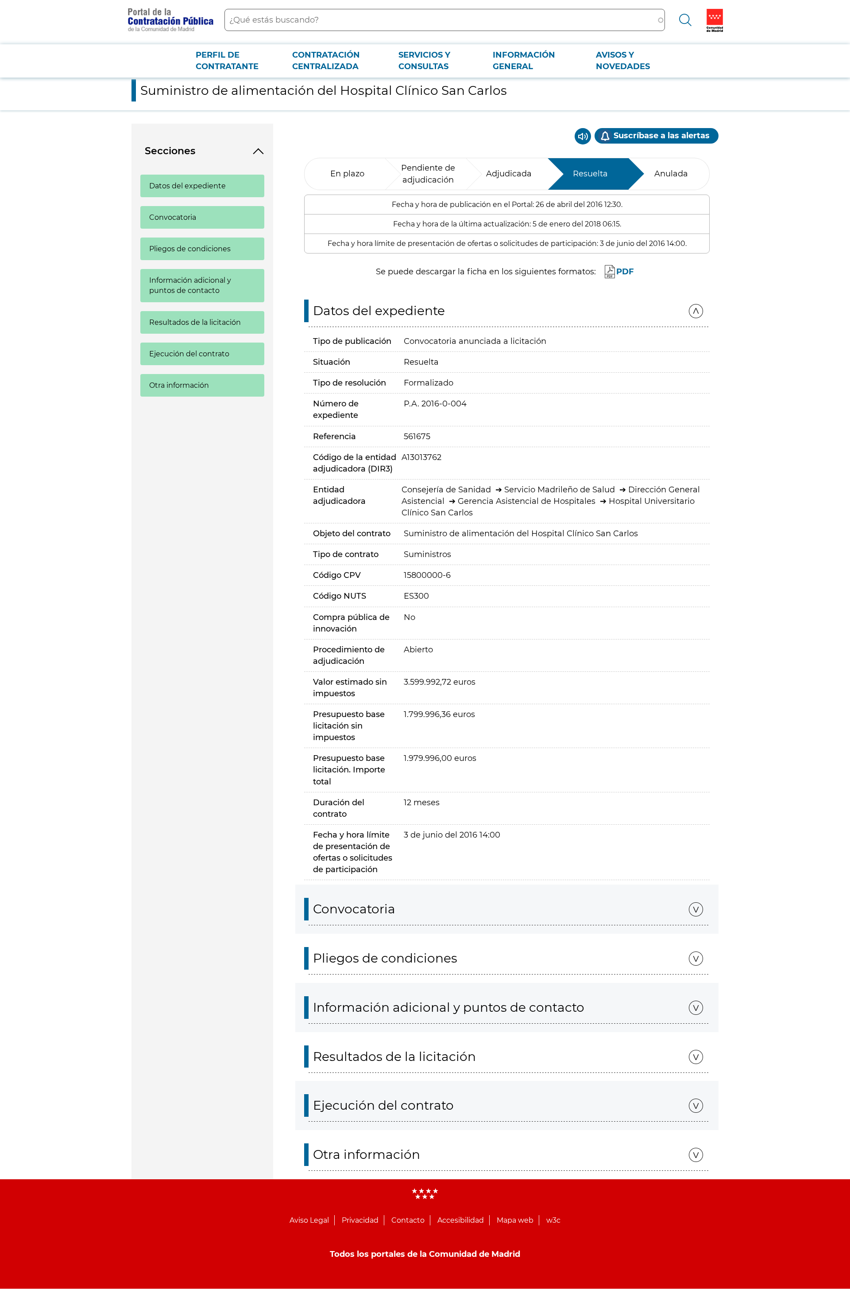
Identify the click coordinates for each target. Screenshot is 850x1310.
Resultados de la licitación (195, 322)
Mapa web (515, 1220)
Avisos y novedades (623, 60)
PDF (625, 272)
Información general (524, 60)
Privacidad (360, 1220)
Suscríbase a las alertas (662, 135)
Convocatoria (172, 217)
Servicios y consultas (424, 60)
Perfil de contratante (227, 60)
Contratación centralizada (326, 60)
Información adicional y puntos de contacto (190, 285)
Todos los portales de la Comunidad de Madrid (425, 1254)
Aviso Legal (309, 1220)
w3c (553, 1220)
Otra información (179, 385)
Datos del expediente (187, 186)
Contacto (408, 1220)
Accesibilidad (460, 1220)
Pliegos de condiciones (190, 249)
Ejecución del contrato (189, 354)
